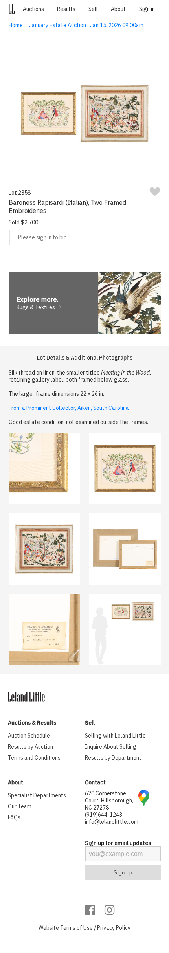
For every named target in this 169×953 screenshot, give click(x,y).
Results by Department (113, 757)
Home (16, 25)
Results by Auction (30, 746)
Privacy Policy (113, 927)
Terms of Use (76, 927)
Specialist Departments (37, 795)
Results (66, 9)
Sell (93, 9)
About (118, 9)
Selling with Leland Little (115, 735)
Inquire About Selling (110, 746)
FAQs (14, 817)
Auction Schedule (29, 735)
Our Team (19, 806)
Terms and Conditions (34, 757)
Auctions (33, 9)
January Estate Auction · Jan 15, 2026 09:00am (86, 25)
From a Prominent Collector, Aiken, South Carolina (69, 407)
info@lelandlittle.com (111, 821)
